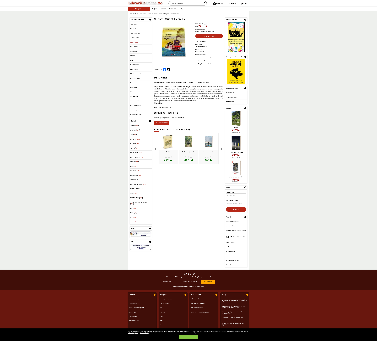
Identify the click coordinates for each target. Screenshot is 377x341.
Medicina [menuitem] (133, 83)
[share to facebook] (164, 69)
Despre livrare (133, 316)
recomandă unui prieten (204, 58)
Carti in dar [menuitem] (133, 28)
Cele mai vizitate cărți (197, 307)
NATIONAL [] (135, 139)
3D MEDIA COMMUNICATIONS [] (138, 203)
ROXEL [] (134, 166)
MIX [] (133, 208)
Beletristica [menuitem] (134, 42)
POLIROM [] (134, 143)
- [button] (150, 20)
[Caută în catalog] (204, 3)
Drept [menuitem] (132, 60)
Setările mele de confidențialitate (200, 312)
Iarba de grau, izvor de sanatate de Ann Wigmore (233, 324)
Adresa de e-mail (232, 200)
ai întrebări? (201, 61)
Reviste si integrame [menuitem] (136, 114)
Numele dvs (230, 192)
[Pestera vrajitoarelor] (188, 141)
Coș (245, 3)
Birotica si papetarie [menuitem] (136, 110)
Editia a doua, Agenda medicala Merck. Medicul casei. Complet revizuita (233, 318)
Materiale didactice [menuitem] (135, 105)
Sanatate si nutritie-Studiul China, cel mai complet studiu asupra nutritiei (233, 306)
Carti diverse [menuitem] (133, 51)
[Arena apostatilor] (208, 141)
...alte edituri (133, 222)
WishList (233, 3)
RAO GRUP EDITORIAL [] (138, 184)
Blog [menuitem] (181, 9)
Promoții (162, 312)
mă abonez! (236, 209)
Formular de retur (165, 303)
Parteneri (162, 325)
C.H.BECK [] (134, 170)
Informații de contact (166, 299)
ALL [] (133, 217)
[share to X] (168, 69)
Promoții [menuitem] (163, 9)
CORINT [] (134, 148)
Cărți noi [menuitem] (154, 9)
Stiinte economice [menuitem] (135, 92)
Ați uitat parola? (230, 101)
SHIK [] (133, 193)
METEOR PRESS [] (136, 189)
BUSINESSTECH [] (136, 157)
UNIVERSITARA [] (136, 198)
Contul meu (219, 3)
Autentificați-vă (230, 92)
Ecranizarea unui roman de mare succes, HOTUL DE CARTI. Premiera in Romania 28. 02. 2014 (235, 300)
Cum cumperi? (133, 312)
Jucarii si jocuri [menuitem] (134, 37)
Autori (161, 320)
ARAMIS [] (134, 125)
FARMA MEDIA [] (136, 152)
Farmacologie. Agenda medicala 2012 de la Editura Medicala (234, 312)
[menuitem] (139, 9)
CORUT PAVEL (134, 180)
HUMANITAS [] (135, 175)
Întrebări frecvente (134, 320)
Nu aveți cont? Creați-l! (232, 97)
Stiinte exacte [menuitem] (134, 96)
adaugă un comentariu (204, 64)
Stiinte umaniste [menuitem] (135, 101)
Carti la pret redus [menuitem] (135, 33)
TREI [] (133, 134)
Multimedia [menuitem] (133, 87)
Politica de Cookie (239, 331)
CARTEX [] (134, 161)
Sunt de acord (188, 337)
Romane (203, 54)
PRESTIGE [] (135, 130)
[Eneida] (168, 141)
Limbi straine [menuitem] (134, 69)
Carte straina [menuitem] (133, 24)
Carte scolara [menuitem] (134, 46)
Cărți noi (162, 307)
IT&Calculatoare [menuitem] (135, 64)
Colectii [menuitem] (132, 55)
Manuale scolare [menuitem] (135, 78)
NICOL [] (133, 213)
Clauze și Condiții (144, 333)
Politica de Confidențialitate (136, 307)
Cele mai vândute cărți (197, 299)
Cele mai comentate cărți (198, 303)
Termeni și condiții (134, 299)
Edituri (161, 316)
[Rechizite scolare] (236, 52)
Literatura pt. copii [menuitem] (135, 74)
